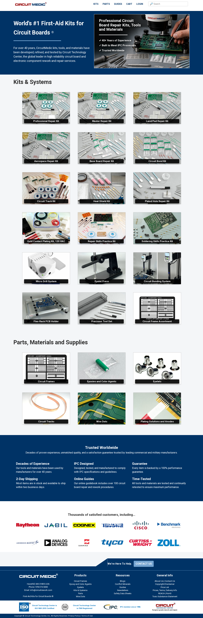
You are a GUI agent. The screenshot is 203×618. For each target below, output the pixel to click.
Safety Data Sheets (122, 593)
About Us (159, 581)
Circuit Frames (80, 581)
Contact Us (170, 581)
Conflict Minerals (122, 584)
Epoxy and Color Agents (80, 584)
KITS (95, 4)
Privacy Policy (74, 616)
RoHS (168, 593)
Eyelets (80, 587)
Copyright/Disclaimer (164, 584)
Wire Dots (80, 596)
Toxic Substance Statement (164, 596)
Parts (80, 593)
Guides (122, 587)
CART (129, 4)
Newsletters (122, 590)
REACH (161, 593)
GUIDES (118, 4)
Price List (165, 587)
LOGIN (139, 4)
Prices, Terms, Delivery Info (165, 590)
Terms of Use (87, 616)
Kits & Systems (80, 590)
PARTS (106, 4)
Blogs (122, 581)
